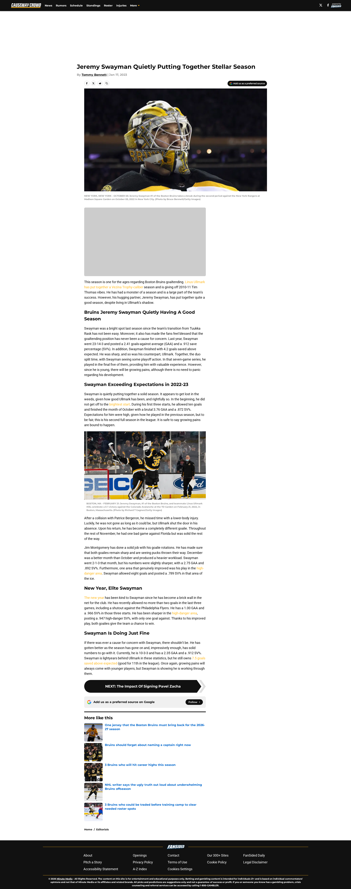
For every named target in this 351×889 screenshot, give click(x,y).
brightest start (119, 404)
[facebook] (328, 5)
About (87, 855)
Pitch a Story (92, 862)
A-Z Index (140, 869)
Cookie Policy (217, 862)
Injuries (121, 5)
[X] (320, 5)
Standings (93, 5)
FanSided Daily (254, 855)
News (48, 5)
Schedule (76, 5)
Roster (108, 5)
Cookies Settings (180, 869)
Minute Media (64, 878)
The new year (94, 598)
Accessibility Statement (100, 869)
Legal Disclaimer (255, 862)
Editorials (102, 829)
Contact (173, 855)
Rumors (61, 5)
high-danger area (184, 613)
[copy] (106, 83)
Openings (140, 855)
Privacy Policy (143, 862)
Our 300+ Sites (217, 855)
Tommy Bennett (94, 74)
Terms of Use (177, 862)
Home (88, 829)
